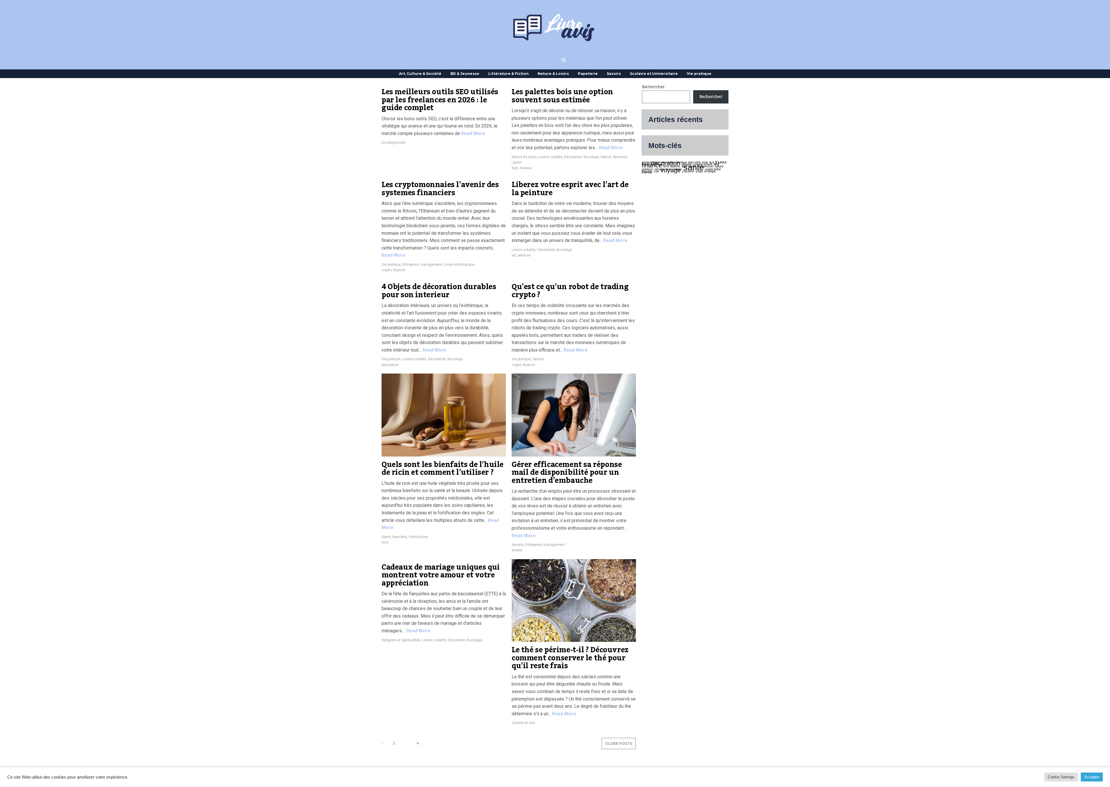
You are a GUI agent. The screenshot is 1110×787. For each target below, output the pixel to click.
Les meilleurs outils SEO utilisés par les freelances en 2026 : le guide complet (440, 100)
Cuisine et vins (523, 723)
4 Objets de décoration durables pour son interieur (439, 291)
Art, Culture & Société (420, 73)
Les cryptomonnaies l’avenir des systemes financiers (440, 189)
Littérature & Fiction (508, 73)
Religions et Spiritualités (401, 640)
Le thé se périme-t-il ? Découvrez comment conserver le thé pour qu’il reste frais (570, 658)
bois (515, 168)
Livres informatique (459, 265)
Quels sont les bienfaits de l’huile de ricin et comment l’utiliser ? (443, 468)
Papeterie (588, 73)
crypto (386, 270)
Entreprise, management (422, 265)
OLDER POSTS (618, 743)
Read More (472, 133)
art (514, 255)
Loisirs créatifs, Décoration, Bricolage (569, 157)
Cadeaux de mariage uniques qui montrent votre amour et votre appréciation (441, 575)
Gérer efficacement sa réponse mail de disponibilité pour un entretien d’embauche (567, 472)
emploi (517, 550)
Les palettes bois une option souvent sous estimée (562, 96)
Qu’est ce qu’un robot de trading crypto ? (570, 291)
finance (399, 270)
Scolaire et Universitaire (654, 73)
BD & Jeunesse (464, 73)
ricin (385, 542)
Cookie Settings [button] (1061, 777)
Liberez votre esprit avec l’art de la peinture (570, 189)
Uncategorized (393, 143)
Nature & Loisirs (553, 73)
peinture (524, 255)
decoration (390, 365)
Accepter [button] (1091, 777)
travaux (526, 168)
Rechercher (653, 87)
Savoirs (614, 73)
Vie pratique (699, 73)
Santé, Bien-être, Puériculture (405, 537)
